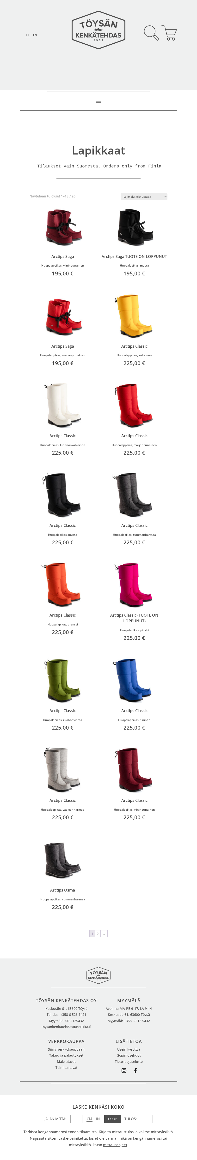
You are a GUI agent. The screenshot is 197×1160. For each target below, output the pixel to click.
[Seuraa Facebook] (135, 1070)
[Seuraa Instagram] (124, 1070)
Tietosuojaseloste (129, 1061)
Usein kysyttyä (128, 1049)
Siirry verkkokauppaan (66, 1049)
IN (98, 1118)
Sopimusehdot (129, 1055)
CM (89, 1118)
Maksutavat (66, 1061)
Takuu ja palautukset (66, 1055)
